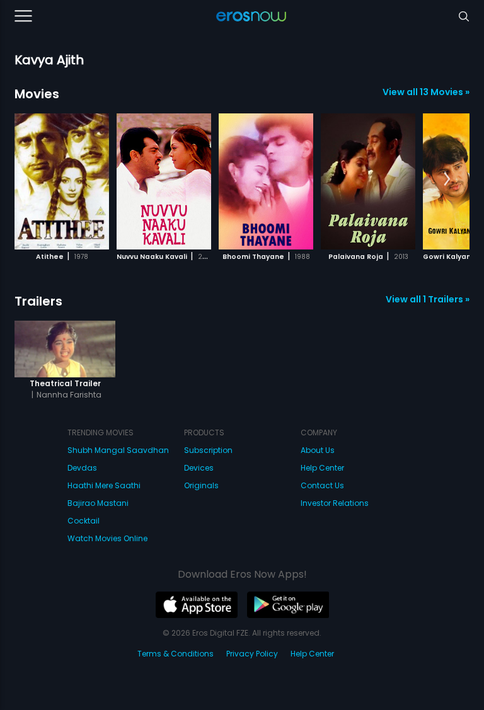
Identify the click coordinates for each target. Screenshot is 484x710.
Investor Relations (335, 503)
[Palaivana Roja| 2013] (368, 181)
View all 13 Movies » (426, 92)
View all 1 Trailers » (428, 299)
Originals (201, 485)
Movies (36, 94)
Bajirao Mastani (98, 503)
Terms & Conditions (175, 653)
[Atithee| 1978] (61, 181)
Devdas (82, 467)
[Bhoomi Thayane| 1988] (266, 181)
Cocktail (83, 520)
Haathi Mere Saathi (104, 485)
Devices (199, 467)
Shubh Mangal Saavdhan (118, 450)
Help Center (322, 467)
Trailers (38, 301)
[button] (447, 179)
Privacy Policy (252, 653)
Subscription (208, 450)
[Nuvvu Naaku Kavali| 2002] (164, 181)
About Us (318, 450)
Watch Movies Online (107, 538)
